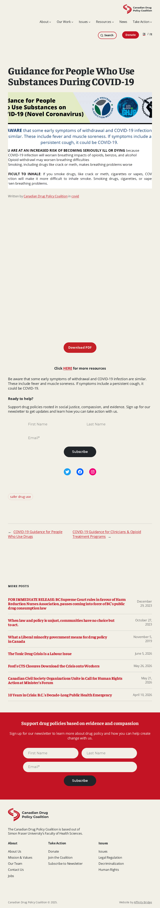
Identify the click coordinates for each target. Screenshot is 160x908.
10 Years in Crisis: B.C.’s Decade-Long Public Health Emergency (60, 695)
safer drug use (20, 497)
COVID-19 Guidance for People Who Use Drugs (35, 534)
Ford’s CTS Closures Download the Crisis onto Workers (54, 666)
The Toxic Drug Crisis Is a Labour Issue (39, 653)
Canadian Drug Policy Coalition (46, 196)
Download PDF (80, 347)
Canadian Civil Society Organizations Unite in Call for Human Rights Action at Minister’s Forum (65, 680)
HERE (67, 368)
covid (75, 196)
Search (108, 35)
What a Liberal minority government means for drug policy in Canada (57, 639)
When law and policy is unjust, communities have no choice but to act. (61, 622)
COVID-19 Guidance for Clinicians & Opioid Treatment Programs (107, 534)
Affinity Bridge (143, 902)
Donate (130, 35)
